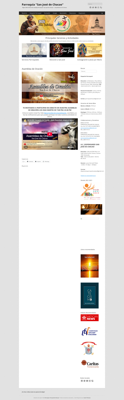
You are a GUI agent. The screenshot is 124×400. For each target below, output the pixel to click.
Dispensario (82, 13)
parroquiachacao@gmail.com (89, 128)
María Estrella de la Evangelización (55, 113)
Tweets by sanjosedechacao (88, 175)
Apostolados (63, 13)
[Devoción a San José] (62, 50)
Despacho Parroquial (35, 13)
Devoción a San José (57, 60)
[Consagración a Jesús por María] (89, 50)
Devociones (72, 13)
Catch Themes (87, 397)
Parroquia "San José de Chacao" (42, 4)
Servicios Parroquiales (30, 60)
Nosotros (24, 13)
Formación (47, 13)
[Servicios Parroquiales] (34, 50)
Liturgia (55, 13)
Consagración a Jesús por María (89, 60)
